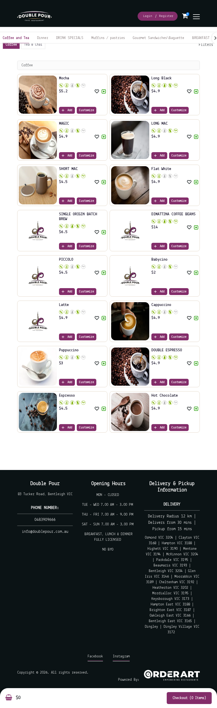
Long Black (161, 78)
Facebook (95, 656)
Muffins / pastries (108, 38)
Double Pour (45, 483)
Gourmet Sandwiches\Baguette (158, 38)
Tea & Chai (33, 45)
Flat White (161, 169)
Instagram (121, 656)
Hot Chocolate (164, 396)
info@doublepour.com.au (45, 532)
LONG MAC (159, 124)
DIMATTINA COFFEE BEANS (173, 214)
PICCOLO (66, 260)
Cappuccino (161, 305)
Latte (64, 305)
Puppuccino (69, 350)
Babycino (159, 260)
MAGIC (64, 124)
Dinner (42, 38)
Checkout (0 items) (189, 698)
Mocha (64, 78)
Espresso (67, 396)
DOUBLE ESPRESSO (166, 350)
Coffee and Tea (16, 38)
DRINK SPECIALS (69, 38)
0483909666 (45, 520)
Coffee (11, 45)
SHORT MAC (68, 169)
